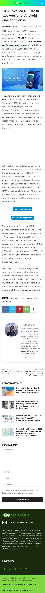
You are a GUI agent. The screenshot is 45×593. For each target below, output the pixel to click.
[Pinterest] (19, 309)
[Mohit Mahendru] (11, 341)
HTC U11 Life (7, 301)
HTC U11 (20, 38)
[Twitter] (12, 309)
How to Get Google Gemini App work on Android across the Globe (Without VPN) (28, 390)
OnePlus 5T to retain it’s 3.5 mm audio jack (12, 373)
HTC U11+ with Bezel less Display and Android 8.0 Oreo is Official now (34, 374)
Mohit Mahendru (10, 26)
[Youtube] (26, 569)
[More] (33, 309)
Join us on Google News (22, 218)
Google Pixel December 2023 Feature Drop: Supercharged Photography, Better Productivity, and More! (29, 432)
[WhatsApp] (26, 309)
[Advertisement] (22, 147)
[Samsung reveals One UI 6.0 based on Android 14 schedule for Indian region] (8, 419)
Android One (13, 298)
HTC (21, 298)
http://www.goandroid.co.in (29, 328)
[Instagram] (21, 357)
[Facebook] (5, 309)
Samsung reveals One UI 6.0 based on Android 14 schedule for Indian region (28, 418)
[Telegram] (15, 569)
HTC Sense (28, 298)
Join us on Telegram (23, 209)
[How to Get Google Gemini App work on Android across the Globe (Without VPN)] (8, 391)
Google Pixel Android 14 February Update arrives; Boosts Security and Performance (27, 404)
